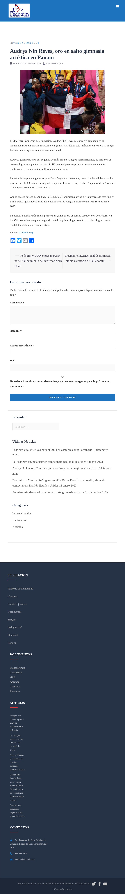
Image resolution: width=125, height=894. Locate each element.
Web (12, 360)
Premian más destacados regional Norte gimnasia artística (48, 492)
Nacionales (19, 520)
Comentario (17, 302)
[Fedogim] (19, 10)
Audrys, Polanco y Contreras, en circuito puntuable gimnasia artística (55, 468)
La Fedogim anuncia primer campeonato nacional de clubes (49, 461)
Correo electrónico (22, 345)
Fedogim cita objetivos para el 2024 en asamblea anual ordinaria (52, 449)
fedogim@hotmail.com (25, 859)
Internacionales (24, 43)
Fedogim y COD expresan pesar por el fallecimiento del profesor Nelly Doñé (38, 261)
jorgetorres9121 (55, 64)
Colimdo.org (26, 232)
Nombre (16, 330)
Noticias (17, 526)
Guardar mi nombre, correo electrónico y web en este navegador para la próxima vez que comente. (60, 384)
